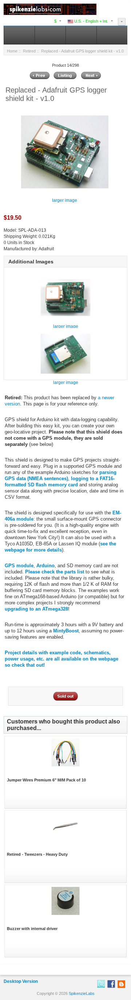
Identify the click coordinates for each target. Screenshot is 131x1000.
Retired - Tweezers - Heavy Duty (37, 854)
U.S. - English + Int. (90, 21)
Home (12, 51)
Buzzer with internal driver (32, 928)
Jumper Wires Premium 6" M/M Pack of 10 (46, 780)
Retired (29, 51)
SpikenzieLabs (82, 993)
